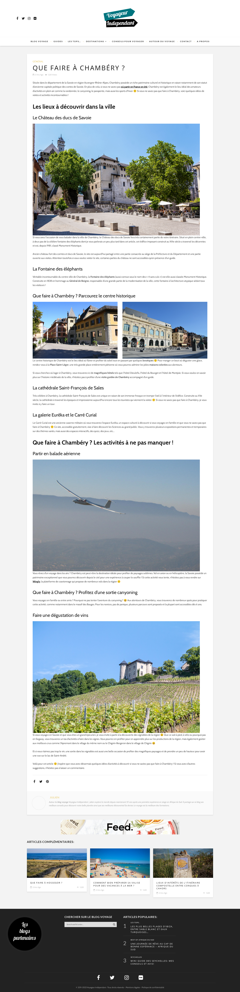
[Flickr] (35, 18)
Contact (186, 41)
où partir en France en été (134, 86)
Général (38, 62)
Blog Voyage (39, 41)
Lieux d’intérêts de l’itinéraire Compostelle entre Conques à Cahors (178, 885)
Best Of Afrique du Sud (142, 940)
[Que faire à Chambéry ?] (57, 863)
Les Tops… (74, 41)
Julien (54, 797)
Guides (58, 41)
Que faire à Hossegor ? (46, 882)
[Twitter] (23, 18)
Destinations (95, 41)
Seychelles (136, 957)
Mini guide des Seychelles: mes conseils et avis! (152, 962)
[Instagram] (29, 18)
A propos (203, 41)
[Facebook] (17, 18)
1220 (82, 887)
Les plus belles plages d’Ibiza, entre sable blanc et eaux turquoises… (152, 929)
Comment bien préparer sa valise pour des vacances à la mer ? (116, 884)
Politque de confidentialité (153, 987)
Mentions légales (133, 987)
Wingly (36, 581)
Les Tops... (135, 922)
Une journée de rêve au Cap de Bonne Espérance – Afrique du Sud (152, 946)
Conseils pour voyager (128, 41)
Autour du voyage (162, 41)
